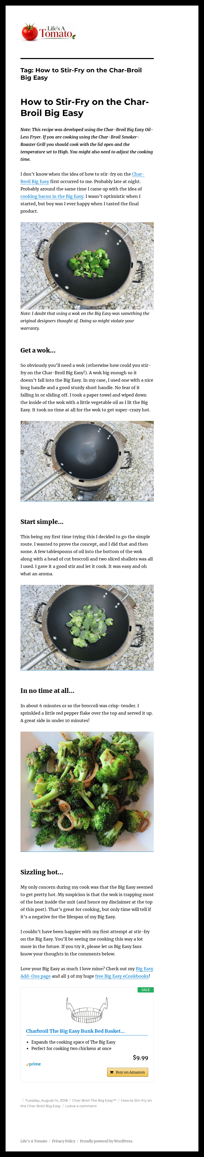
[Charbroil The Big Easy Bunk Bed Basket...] (87, 1010)
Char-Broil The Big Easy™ (94, 1100)
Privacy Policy (63, 1141)
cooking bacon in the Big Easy (51, 196)
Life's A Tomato (33, 1141)
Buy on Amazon (130, 1072)
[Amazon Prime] (87, 1064)
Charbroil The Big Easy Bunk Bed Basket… (75, 1031)
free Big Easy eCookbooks (122, 976)
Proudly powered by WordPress (106, 1141)
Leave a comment (81, 1106)
